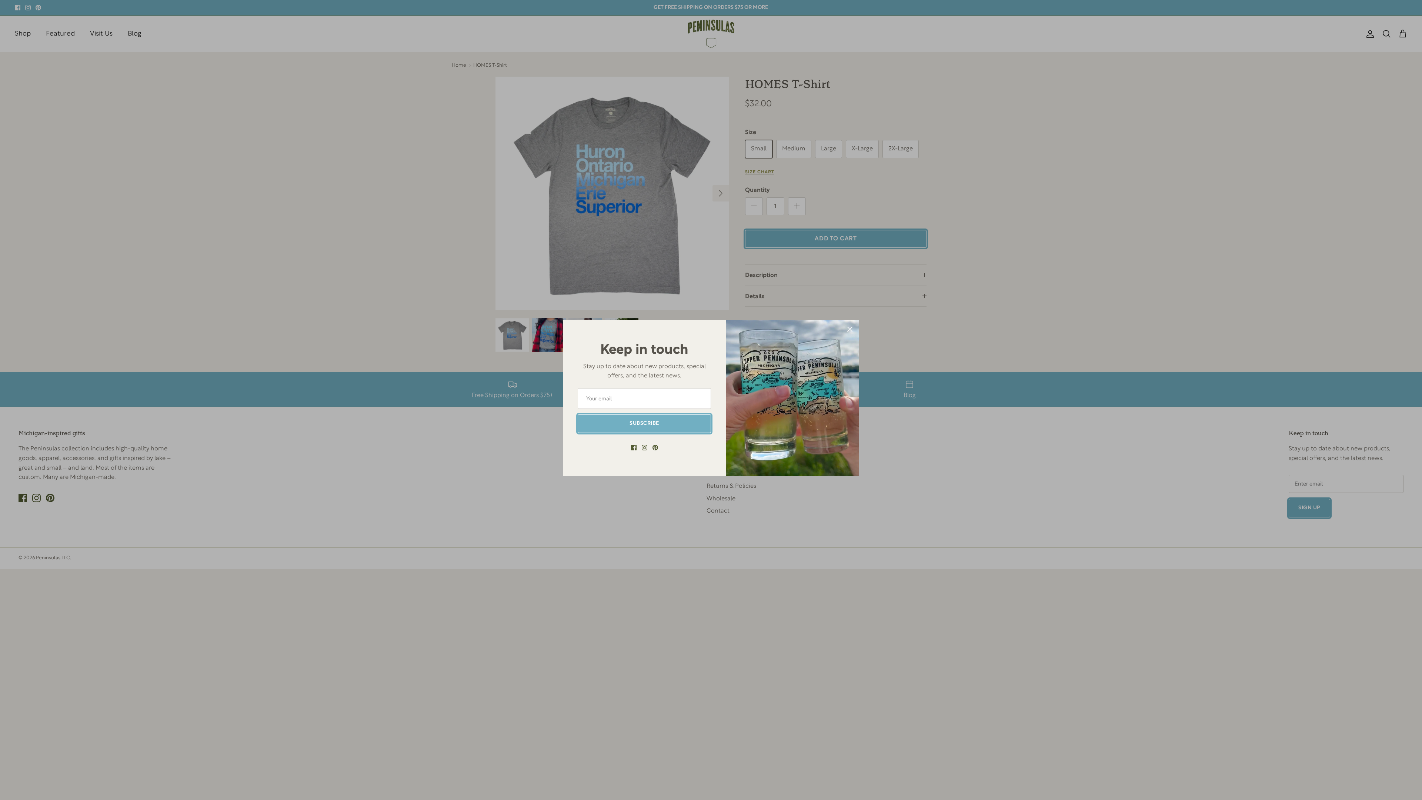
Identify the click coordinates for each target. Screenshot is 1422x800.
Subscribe (644, 423)
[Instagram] (644, 447)
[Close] (850, 329)
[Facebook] (634, 447)
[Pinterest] (655, 447)
